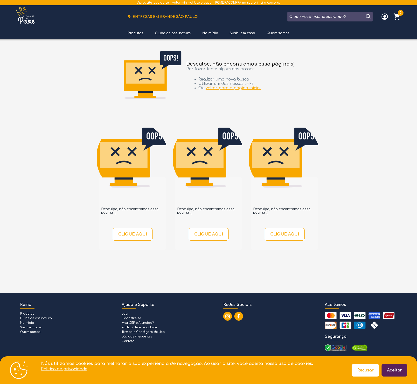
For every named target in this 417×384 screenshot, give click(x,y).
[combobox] (326, 17)
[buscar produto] (368, 17)
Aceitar (394, 370)
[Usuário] (384, 16)
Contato (128, 341)
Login (126, 313)
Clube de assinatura (173, 33)
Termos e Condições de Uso (143, 332)
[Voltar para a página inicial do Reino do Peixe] (26, 17)
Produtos (135, 33)
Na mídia (210, 33)
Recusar (365, 370)
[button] (397, 16)
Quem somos (278, 33)
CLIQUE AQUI (132, 234)
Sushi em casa (242, 33)
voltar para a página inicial (233, 88)
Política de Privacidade (139, 327)
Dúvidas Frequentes (137, 336)
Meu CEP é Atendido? (138, 322)
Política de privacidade (64, 369)
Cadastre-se (131, 318)
